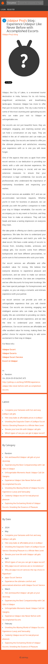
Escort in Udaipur (10, 361)
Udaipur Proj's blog (10, 34)
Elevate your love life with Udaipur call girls (23, 429)
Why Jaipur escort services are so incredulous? (24, 566)
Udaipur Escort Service (12, 357)
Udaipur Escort (9, 349)
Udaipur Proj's (17, 20)
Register (11, 9)
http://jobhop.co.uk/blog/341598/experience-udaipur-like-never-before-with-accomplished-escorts (21, 386)
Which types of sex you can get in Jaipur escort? (25, 433)
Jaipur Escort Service (13, 577)
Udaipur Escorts (9, 353)
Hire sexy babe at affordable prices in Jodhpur (24, 418)
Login (3, 9)
